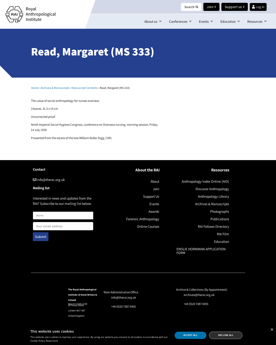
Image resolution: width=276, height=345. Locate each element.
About (155, 181)
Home (34, 88)
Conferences (178, 21)
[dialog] (138, 335)
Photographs (219, 211)
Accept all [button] (190, 335)
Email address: (42, 221)
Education (228, 21)
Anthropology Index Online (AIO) (205, 181)
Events (204, 21)
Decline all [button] (225, 335)
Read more (52, 340)
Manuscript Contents (85, 88)
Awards (154, 211)
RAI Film (223, 234)
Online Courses (148, 226)
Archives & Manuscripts (55, 88)
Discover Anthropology (212, 189)
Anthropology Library (213, 196)
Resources (254, 21)
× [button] (271, 329)
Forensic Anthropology (142, 219)
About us (150, 21)
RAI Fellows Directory (213, 226)
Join (156, 189)
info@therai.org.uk (50, 179)
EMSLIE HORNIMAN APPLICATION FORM (200, 251)
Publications (219, 219)
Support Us (151, 196)
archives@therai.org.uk (199, 295)
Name (37, 209)
